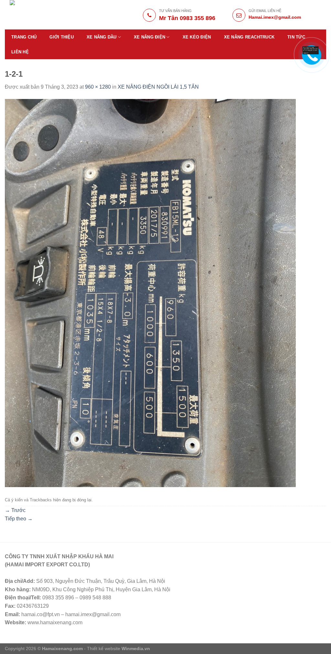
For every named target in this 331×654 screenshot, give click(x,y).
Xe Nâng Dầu (102, 37)
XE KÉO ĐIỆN (197, 37)
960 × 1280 (98, 87)
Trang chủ (24, 37)
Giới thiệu (61, 37)
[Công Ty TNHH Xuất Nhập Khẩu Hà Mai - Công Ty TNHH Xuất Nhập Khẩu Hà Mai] (55, 14)
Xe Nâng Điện (149, 37)
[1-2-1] (150, 292)
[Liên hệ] (311, 50)
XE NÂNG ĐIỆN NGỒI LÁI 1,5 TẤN (158, 87)
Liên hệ (20, 51)
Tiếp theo (19, 518)
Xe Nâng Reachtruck (249, 37)
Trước (15, 510)
